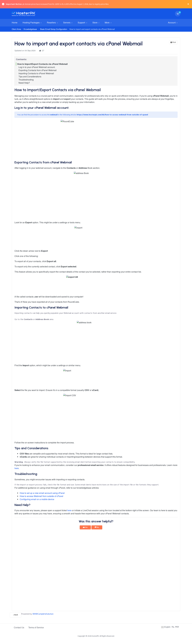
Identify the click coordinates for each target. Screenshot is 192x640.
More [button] (107, 22)
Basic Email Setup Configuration (53, 29)
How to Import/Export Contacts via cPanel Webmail (42, 63)
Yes (86, 527)
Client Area (16, 29)
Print (174, 42)
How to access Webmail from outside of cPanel (41, 496)
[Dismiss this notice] (188, 4)
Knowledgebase (30, 29)
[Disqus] (96, 571)
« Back (15, 614)
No (97, 527)
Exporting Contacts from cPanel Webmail (38, 70)
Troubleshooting (26, 79)
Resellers (51, 22)
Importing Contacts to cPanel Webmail (36, 73)
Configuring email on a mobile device (37, 499)
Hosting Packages (31, 22)
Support (82, 22)
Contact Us (19, 627)
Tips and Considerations (30, 76)
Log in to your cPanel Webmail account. (37, 67)
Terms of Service (36, 627)
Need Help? (24, 82)
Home (14, 22)
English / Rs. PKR (171, 627)
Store (95, 22)
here (16, 468)
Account (172, 22)
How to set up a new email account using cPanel (42, 492)
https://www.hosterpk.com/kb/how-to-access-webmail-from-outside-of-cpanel (112, 114)
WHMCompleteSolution (43, 614)
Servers (67, 22)
